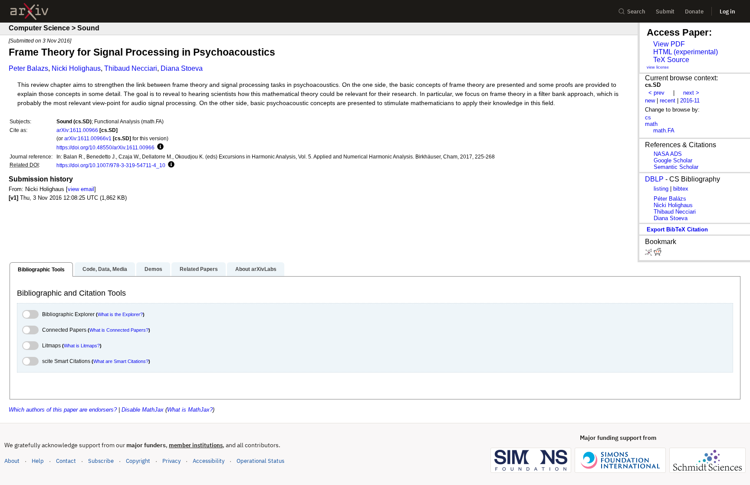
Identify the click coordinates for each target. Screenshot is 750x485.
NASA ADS (668, 154)
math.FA (663, 130)
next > (691, 92)
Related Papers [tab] (199, 269)
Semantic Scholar (676, 167)
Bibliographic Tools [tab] (41, 270)
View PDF (669, 44)
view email (81, 189)
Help (38, 461)
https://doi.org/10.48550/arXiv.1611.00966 (105, 147)
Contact (66, 461)
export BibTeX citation (677, 229)
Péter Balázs (670, 198)
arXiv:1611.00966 (77, 130)
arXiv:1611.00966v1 (88, 138)
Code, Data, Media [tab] (104, 269)
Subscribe (101, 461)
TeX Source (671, 59)
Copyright (138, 461)
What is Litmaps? (82, 345)
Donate (694, 11)
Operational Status (260, 461)
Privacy (171, 461)
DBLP (654, 179)
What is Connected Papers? (118, 330)
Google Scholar (673, 160)
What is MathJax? (190, 409)
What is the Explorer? (120, 314)
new (650, 100)
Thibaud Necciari (130, 68)
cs (648, 117)
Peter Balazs (28, 68)
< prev (656, 92)
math (651, 124)
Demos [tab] (153, 269)
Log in (727, 11)
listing (661, 188)
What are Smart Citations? (120, 361)
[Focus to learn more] (159, 147)
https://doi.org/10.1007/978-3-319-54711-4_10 (110, 165)
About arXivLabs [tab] (255, 269)
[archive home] (29, 11)
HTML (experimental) (685, 52)
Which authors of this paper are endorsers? (63, 409)
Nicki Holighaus (76, 68)
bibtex (680, 188)
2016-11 (690, 100)
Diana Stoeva (182, 68)
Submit (665, 11)
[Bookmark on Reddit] (657, 254)
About (12, 461)
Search (636, 11)
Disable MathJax (143, 409)
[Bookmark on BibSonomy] (649, 254)
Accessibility (208, 461)
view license (658, 67)
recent (667, 100)
